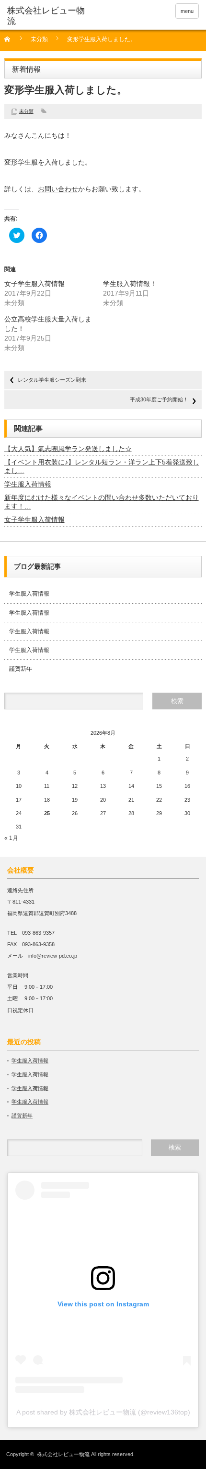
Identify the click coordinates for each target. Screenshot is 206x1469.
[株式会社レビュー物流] (48, 16)
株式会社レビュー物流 (63, 1454)
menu (187, 11)
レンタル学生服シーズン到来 (52, 380)
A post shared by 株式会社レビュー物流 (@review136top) (103, 1412)
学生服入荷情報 (27, 484)
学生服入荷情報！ (130, 283)
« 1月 (11, 838)
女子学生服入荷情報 (34, 283)
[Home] (12, 42)
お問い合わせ (58, 189)
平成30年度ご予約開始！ (159, 399)
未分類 (39, 39)
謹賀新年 (20, 668)
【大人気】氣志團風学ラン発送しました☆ (68, 449)
